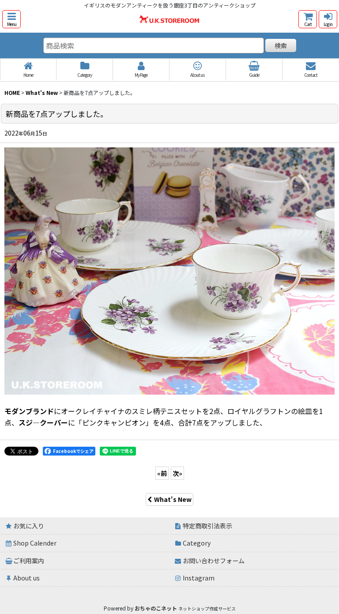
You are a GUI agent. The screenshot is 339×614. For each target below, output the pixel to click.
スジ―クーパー (43, 422)
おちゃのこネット (156, 608)
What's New (173, 499)
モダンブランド (29, 411)
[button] (11, 19)
